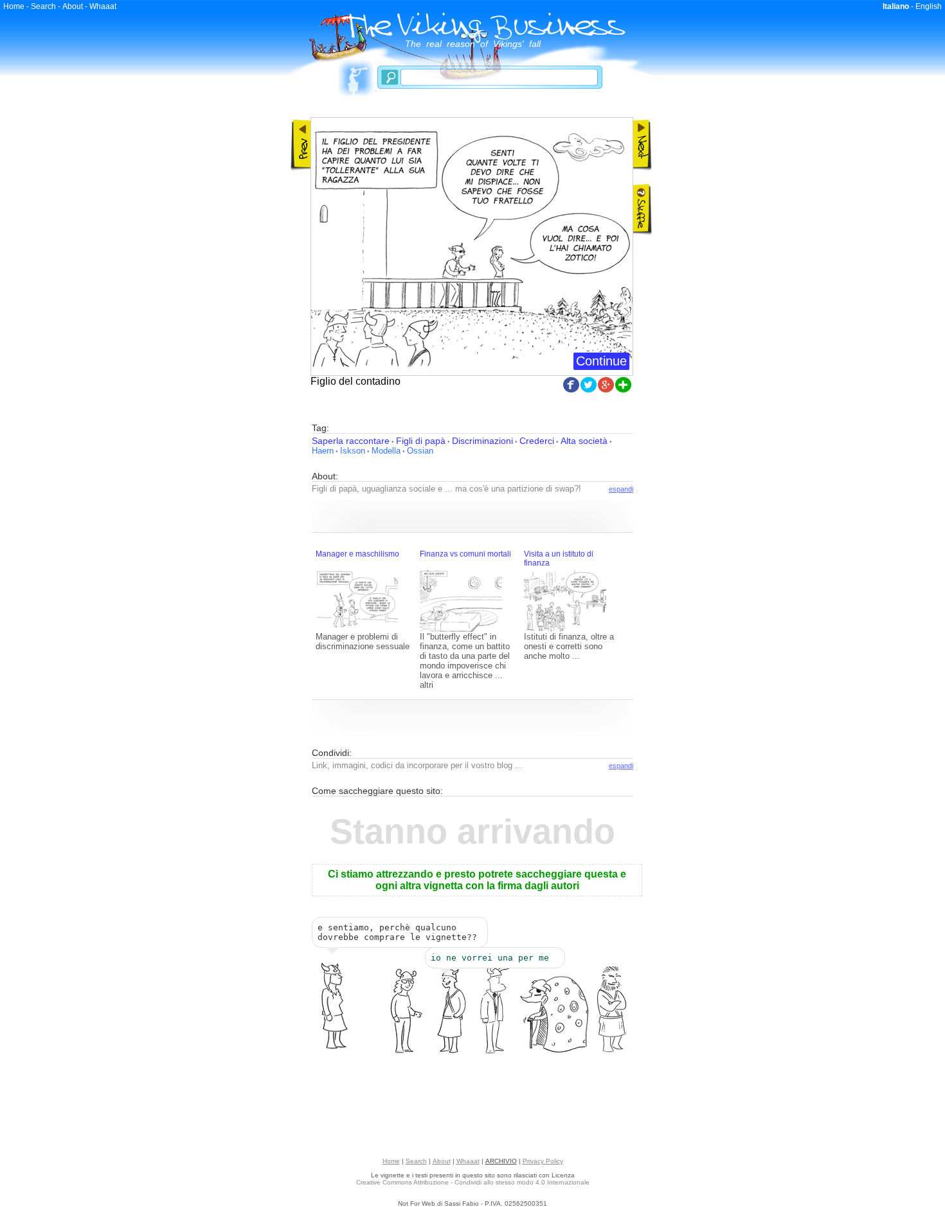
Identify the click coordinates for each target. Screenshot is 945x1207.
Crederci (536, 441)
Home (13, 6)
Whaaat (102, 6)
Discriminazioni (482, 441)
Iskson (352, 451)
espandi (621, 489)
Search (43, 6)
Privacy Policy (543, 1161)
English (928, 6)
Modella (386, 451)
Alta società (584, 441)
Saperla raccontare (351, 441)
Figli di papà (421, 441)
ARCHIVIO (501, 1161)
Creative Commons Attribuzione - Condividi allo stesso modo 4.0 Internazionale (473, 1182)
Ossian (420, 451)
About (72, 6)
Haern (323, 451)
